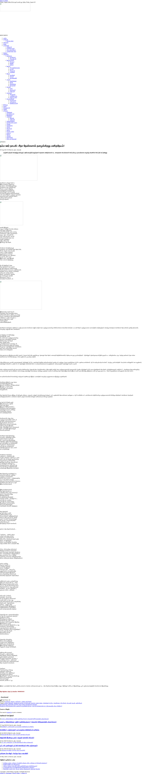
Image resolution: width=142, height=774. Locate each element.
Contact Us (24, 773)
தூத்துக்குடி (13, 102)
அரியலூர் (12, 91)
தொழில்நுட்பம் (10, 113)
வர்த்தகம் (5, 42)
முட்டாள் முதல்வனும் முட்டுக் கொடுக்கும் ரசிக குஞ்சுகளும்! (19, 745)
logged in (9, 712)
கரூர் (11, 88)
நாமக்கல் (12, 75)
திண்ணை (9, 112)
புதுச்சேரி (12, 72)
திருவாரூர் (12, 94)
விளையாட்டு (6, 108)
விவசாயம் (9, 128)
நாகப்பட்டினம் (13, 97)
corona (6, 703)
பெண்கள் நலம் (11, 48)
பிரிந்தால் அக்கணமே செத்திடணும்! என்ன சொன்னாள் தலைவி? (18, 704)
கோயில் (12, 118)
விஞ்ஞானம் (10, 137)
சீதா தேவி (63, 703)
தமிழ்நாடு (5, 54)
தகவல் (8, 124)
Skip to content (4, 0)
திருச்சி (9, 87)
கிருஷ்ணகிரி (13, 78)
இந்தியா (5, 105)
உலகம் (5, 106)
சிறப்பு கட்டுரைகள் (11, 139)
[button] (4, 35)
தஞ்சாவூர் (9, 93)
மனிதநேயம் (79, 703)
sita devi (33, 703)
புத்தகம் (9, 136)
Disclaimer (9, 773)
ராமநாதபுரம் (13, 100)
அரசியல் (5, 39)
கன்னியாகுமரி (14, 103)
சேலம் (8, 73)
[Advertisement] (49, 23)
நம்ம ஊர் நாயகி (71, 703)
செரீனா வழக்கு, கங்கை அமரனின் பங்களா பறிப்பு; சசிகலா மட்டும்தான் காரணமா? (25, 763)
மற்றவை (5, 111)
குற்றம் (8, 127)
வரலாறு (9, 133)
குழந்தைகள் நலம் (11, 51)
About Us (2, 773)
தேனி (11, 82)
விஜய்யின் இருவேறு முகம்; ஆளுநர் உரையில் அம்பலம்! (17, 738)
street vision (39, 703)
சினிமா (5, 53)
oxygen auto (27, 703)
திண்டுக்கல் (13, 81)
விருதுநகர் (13, 85)
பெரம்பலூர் (13, 90)
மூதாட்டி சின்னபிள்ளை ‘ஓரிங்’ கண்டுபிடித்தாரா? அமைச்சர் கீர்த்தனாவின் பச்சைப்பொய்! (28, 722)
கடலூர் (12, 69)
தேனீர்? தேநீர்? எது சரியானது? (11, 764)
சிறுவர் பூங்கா (10, 131)
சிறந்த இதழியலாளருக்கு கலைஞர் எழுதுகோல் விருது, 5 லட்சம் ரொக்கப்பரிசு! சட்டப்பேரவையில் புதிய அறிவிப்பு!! (31, 706)
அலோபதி (9, 47)
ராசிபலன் (12, 119)
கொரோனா (57, 703)
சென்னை (9, 56)
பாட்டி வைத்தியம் (11, 50)
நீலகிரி (11, 63)
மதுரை (8, 79)
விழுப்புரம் (12, 70)
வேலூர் (8, 66)
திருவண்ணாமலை (15, 67)
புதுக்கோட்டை (13, 96)
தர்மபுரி (12, 76)
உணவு (8, 130)
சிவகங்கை (13, 84)
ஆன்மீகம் (9, 116)
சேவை (8, 134)
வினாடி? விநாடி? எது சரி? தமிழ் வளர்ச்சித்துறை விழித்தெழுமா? (20, 766)
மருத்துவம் (6, 45)
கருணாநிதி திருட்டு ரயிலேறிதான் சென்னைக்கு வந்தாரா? (18, 767)
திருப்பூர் (12, 62)
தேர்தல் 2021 (10, 41)
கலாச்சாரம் (10, 125)
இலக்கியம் (9, 115)
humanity (10, 703)
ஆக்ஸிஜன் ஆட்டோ (48, 703)
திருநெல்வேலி (10, 99)
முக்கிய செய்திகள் (26, 701)
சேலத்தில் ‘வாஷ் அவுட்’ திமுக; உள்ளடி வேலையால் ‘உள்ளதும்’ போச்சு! (21, 769)
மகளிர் (5, 109)
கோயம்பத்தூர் (10, 60)
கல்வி (4, 44)
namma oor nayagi (18, 703)
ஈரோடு (11, 65)
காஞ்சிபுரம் (13, 57)
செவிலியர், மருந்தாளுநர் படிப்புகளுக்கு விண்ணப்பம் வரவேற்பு (19, 730)
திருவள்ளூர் (13, 59)
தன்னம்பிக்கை (11, 121)
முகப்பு (5, 38)
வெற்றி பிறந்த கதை (12, 122)
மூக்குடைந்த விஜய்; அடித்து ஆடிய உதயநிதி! (14, 753)
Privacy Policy (16, 773)
